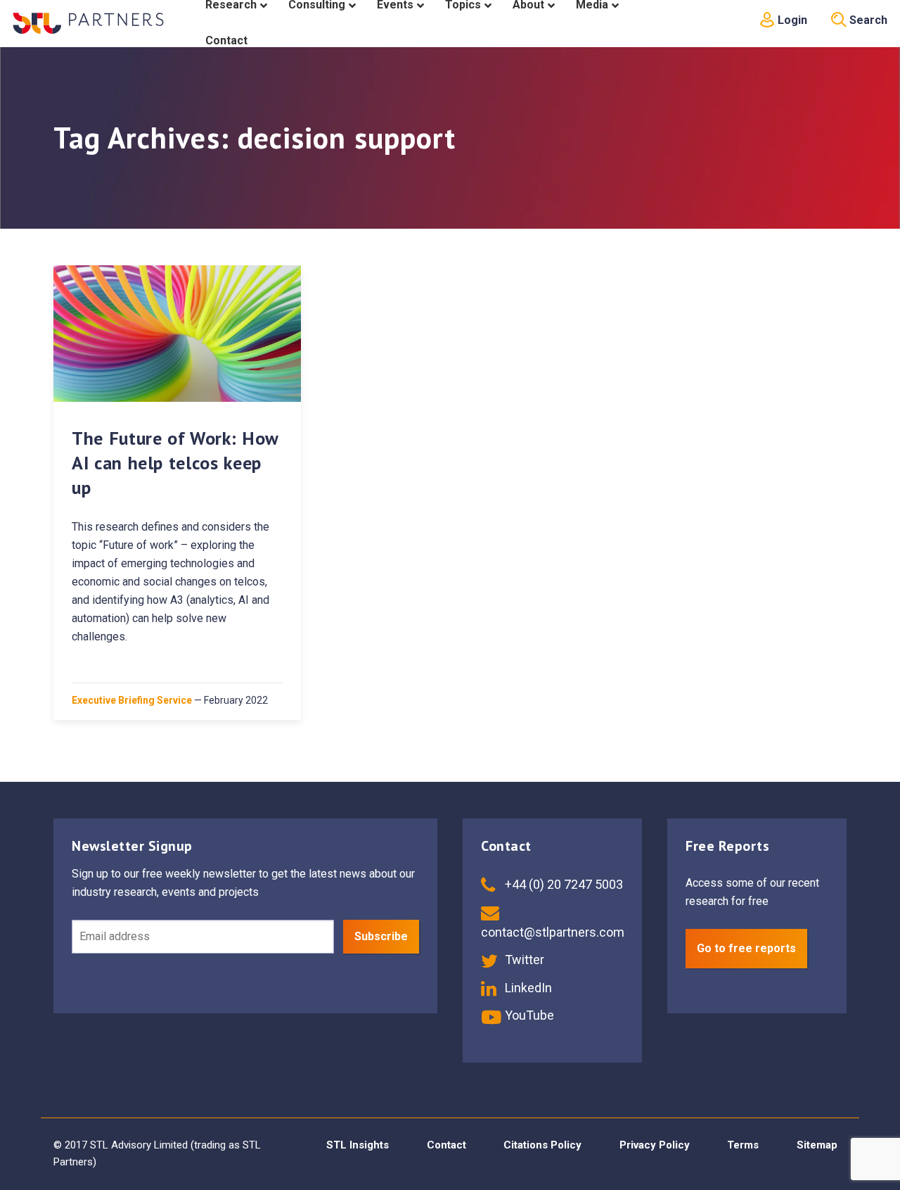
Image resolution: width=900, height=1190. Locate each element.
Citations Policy (542, 1145)
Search (867, 20)
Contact (446, 1145)
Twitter (523, 959)
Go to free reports (746, 948)
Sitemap (817, 1145)
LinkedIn (527, 987)
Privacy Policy (654, 1145)
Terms (743, 1145)
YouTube (528, 1015)
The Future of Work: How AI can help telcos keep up (175, 462)
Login (791, 20)
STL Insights (357, 1145)
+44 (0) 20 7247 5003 (562, 884)
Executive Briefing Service (132, 700)
